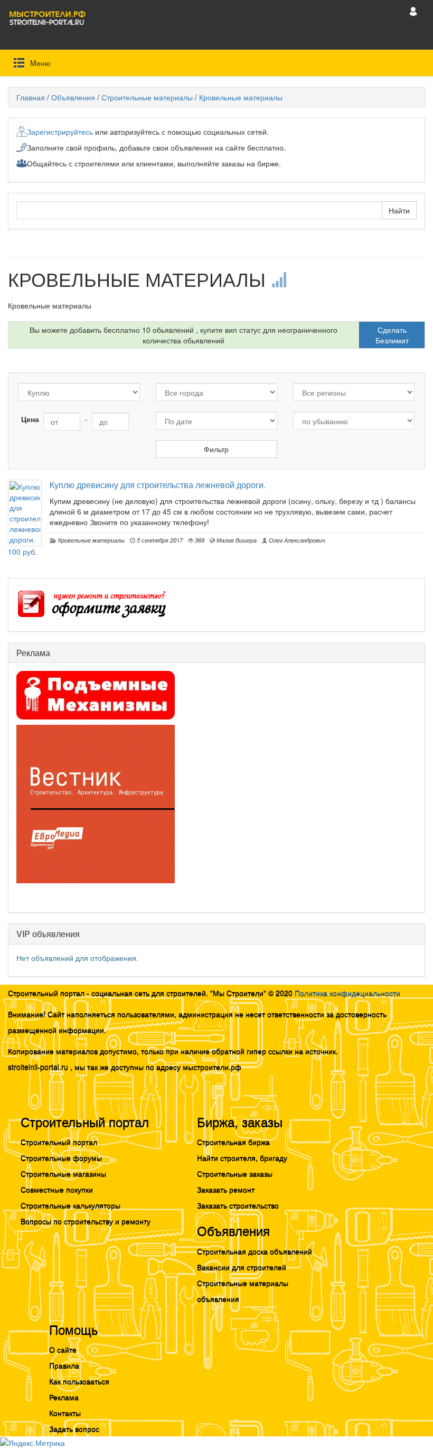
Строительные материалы (147, 97)
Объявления (73, 97)
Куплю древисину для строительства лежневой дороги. (158, 485)
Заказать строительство (238, 1205)
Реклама (64, 1396)
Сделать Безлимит (392, 334)
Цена (30, 419)
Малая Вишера (236, 540)
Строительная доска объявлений (254, 1251)
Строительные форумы (61, 1157)
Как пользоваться (79, 1381)
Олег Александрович (296, 540)
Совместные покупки (57, 1189)
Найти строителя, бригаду (242, 1157)
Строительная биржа (233, 1141)
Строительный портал (59, 1141)
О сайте (63, 1349)
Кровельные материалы (241, 97)
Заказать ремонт (226, 1189)
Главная (30, 97)
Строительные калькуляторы (70, 1205)
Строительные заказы (234, 1173)
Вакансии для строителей (241, 1267)
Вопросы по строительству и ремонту (85, 1221)
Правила (64, 1365)
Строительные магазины (63, 1173)
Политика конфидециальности (347, 992)
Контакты (65, 1412)
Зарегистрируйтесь (60, 131)
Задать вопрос (74, 1428)
